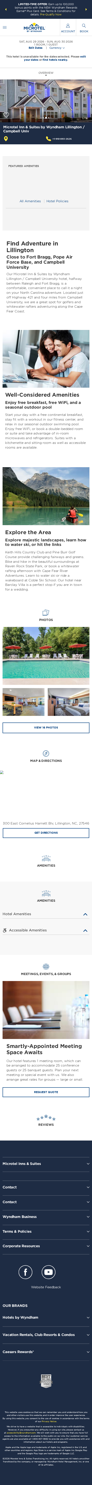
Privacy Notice (49, 1421)
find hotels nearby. (55, 59)
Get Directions (46, 832)
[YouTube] (48, 1273)
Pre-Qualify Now (50, 14)
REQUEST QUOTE (46, 1092)
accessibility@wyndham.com (21, 1433)
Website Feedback (46, 1287)
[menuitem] (4, 27)
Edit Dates (36, 47)
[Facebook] (25, 1273)
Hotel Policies (57, 201)
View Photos (46, 727)
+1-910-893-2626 (62, 138)
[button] (6, 9)
